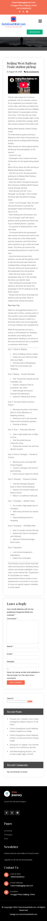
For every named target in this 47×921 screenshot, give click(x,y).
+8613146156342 (17, 877)
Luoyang (8, 830)
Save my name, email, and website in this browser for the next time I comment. (23, 675)
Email (10, 654)
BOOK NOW (35, 32)
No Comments (32, 72)
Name (10, 646)
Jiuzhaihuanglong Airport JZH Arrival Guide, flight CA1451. (23, 753)
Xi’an (6, 838)
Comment (12, 618)
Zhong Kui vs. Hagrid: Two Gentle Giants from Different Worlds (24, 746)
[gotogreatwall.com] (14, 22)
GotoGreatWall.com (28, 914)
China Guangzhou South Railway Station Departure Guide (24, 730)
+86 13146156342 (23, 8)
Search (10, 698)
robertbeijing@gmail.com (23, 2)
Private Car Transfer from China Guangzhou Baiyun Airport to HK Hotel (24, 722)
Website (10, 661)
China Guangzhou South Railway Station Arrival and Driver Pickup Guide (24, 738)
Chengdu (8, 834)
